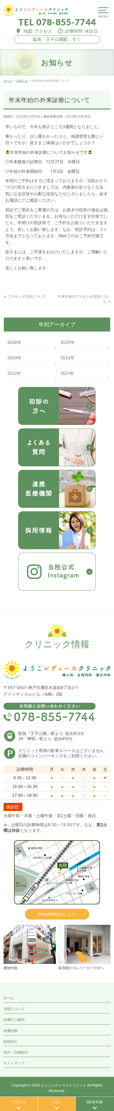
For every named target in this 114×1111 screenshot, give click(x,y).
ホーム (9, 998)
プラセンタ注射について (25, 296)
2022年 (14, 373)
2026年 (14, 342)
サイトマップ (14, 1063)
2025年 (68, 342)
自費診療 (11, 1030)
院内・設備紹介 (16, 1052)
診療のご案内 (14, 1019)
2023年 (68, 357)
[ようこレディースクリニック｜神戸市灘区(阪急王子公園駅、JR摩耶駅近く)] (36, 9)
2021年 (67, 373)
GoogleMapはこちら (57, 913)
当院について (14, 1009)
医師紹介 (11, 1041)
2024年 (14, 357)
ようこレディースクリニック (63, 1085)
